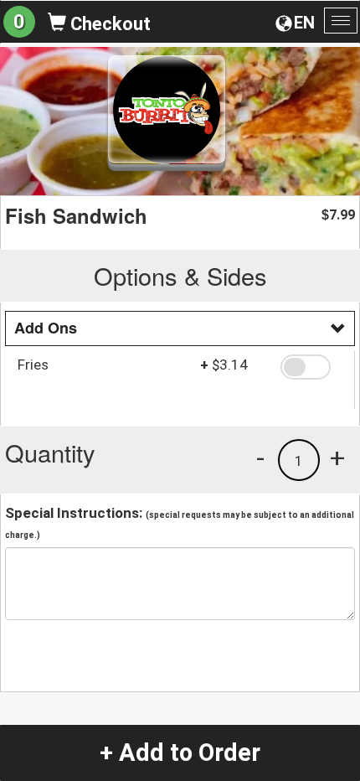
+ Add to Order (180, 752)
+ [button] (337, 457)
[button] (311, 367)
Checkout (108, 23)
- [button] (260, 457)
